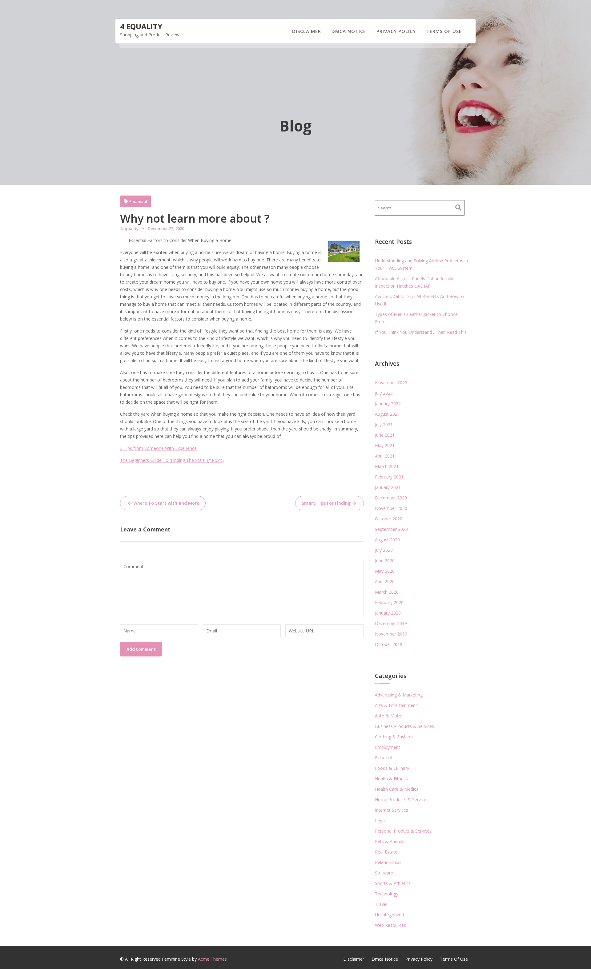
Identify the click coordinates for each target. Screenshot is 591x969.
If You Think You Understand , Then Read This (421, 332)
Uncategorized (389, 915)
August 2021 (387, 414)
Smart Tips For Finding (326, 503)
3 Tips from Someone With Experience (158, 448)
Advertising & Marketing (399, 695)
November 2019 (391, 634)
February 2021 (389, 477)
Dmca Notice (349, 31)
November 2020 (391, 508)
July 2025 (384, 393)
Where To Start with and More (166, 503)
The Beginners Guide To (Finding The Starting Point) (172, 460)
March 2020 (387, 592)
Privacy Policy (396, 31)
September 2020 (391, 529)
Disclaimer (306, 31)
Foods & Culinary (392, 768)
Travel (381, 904)
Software (384, 873)
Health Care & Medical (397, 789)
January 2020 (388, 613)
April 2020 (385, 581)
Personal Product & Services (403, 831)
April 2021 (385, 456)
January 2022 (388, 403)
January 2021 (388, 487)
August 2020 (387, 540)
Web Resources (390, 925)
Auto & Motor (389, 716)
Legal (380, 820)
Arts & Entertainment (396, 705)
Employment (387, 747)
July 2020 (384, 550)
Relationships (388, 862)
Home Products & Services (401, 799)
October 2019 (388, 644)
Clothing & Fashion (394, 737)
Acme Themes (212, 959)
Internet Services (391, 810)
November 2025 (391, 383)
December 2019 (391, 623)
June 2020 (385, 560)
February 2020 (389, 602)
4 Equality (141, 26)
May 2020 (385, 571)
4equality (129, 228)
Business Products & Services (404, 726)
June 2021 (385, 435)
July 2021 (384, 424)
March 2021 (387, 466)
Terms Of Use (444, 31)
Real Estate (386, 852)
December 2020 (391, 498)
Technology (386, 894)
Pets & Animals (390, 841)
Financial (138, 202)
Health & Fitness (391, 778)
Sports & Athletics (393, 883)
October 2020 (388, 519)
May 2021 (385, 445)
